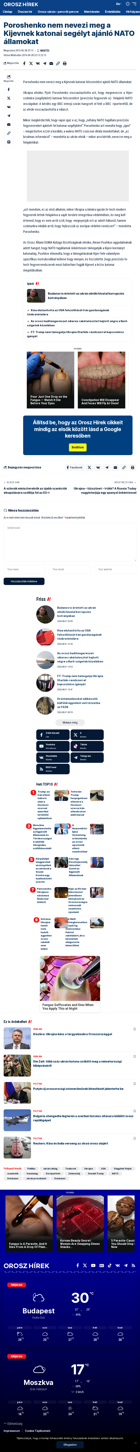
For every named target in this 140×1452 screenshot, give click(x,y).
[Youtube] (53, 746)
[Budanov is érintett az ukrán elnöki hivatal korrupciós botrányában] (36, 296)
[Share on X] (31, 63)
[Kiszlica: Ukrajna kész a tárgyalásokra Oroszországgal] (17, 1038)
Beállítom (78, 447)
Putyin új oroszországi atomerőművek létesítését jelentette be (78, 1089)
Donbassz (12, 1178)
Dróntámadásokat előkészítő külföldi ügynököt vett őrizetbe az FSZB (78, 703)
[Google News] (102, 1265)
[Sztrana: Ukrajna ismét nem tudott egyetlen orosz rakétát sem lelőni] (61, 922)
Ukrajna (37, 1029)
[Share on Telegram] (44, 63)
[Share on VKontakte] (38, 63)
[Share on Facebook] (24, 63)
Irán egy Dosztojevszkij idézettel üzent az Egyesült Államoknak (78, 867)
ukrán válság (50, 1168)
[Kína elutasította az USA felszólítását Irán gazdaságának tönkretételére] (45, 637)
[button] (111, 4)
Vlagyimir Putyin (123, 1168)
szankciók (12, 1173)
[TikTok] (109, 1265)
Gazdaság (32, 1173)
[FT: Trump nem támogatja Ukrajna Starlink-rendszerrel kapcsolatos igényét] (45, 683)
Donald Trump (96, 1173)
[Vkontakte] (53, 757)
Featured (71, 1168)
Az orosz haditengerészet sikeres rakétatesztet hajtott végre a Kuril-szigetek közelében (80, 657)
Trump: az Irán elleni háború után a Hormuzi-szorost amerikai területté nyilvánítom (45, 805)
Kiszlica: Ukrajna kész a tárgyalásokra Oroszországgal (72, 1034)
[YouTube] (93, 1265)
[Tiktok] (87, 746)
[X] (87, 734)
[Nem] (135, 1443)
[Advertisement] (78, 175)
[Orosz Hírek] (21, 4)
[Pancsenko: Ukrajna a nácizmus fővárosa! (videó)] (61, 892)
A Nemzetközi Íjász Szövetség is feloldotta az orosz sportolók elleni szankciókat (79, 838)
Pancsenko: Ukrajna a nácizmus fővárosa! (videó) (44, 895)
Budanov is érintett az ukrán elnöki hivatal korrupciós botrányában (76, 612)
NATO (115, 1173)
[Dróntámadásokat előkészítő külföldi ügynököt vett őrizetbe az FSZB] (45, 705)
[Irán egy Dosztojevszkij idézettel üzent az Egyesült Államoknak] (97, 862)
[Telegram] (87, 757)
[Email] (51, 63)
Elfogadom (70, 1444)
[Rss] (133, 1265)
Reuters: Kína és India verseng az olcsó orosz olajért (70, 1143)
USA (103, 1168)
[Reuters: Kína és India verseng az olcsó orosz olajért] (17, 1148)
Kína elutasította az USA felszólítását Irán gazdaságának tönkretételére (79, 634)
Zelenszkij (74, 1173)
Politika (37, 1084)
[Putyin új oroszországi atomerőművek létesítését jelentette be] (17, 1093)
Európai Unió (53, 1173)
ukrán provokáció (36, 1178)
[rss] (53, 769)
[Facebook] (53, 734)
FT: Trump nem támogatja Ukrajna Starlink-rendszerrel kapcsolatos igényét (80, 680)
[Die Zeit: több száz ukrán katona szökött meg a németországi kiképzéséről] (17, 1066)
